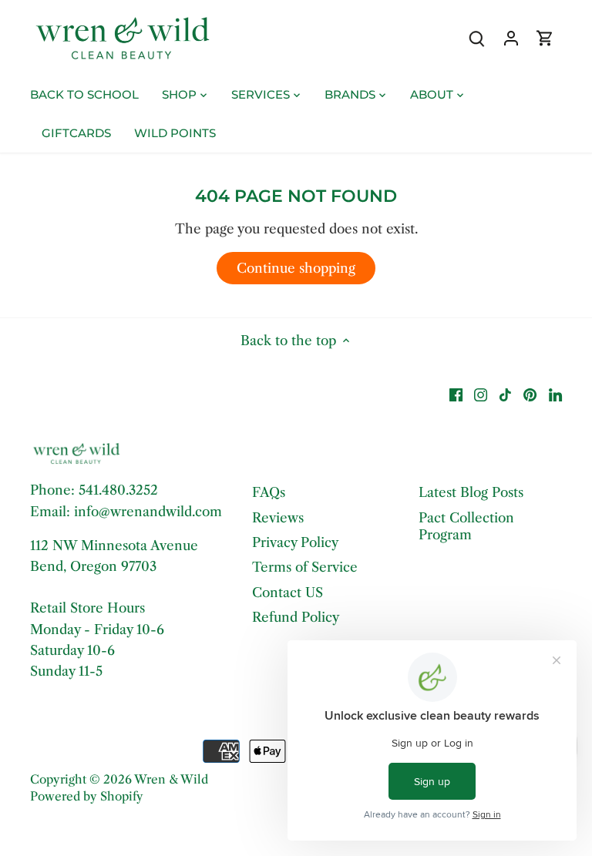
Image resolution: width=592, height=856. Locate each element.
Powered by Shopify (86, 796)
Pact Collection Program (466, 526)
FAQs (268, 492)
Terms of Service (305, 567)
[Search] (477, 38)
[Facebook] (455, 394)
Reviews (278, 517)
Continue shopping (296, 268)
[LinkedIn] (555, 394)
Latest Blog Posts (471, 492)
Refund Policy (295, 617)
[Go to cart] (545, 38)
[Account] (511, 38)
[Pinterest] (529, 394)
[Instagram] (480, 394)
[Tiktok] (505, 394)
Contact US (287, 592)
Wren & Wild (171, 779)
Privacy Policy (295, 542)
